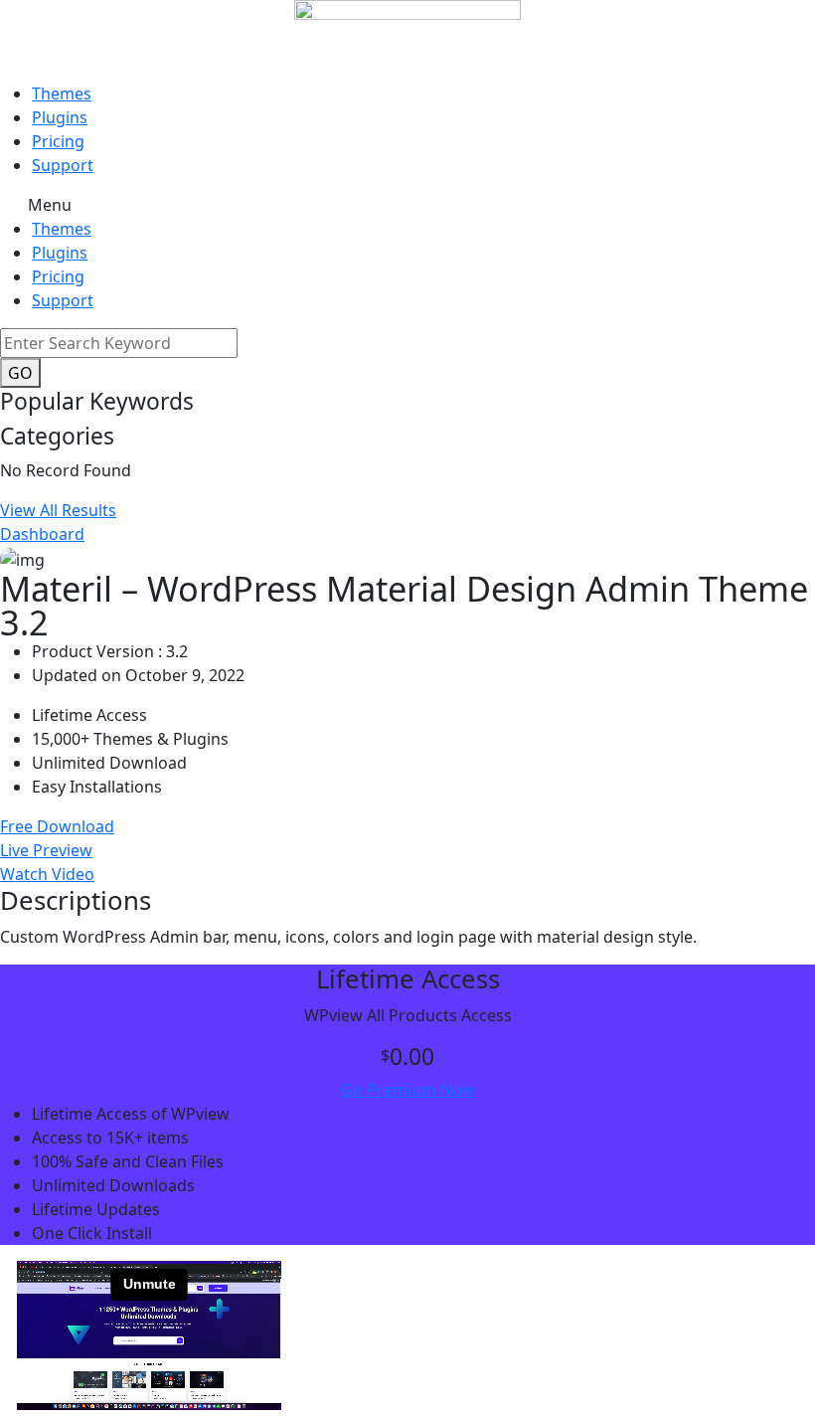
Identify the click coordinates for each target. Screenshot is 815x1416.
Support (62, 165)
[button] (407, 205)
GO (20, 373)
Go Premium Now (408, 1090)
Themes (61, 93)
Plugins (59, 117)
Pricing (58, 141)
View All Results (58, 510)
